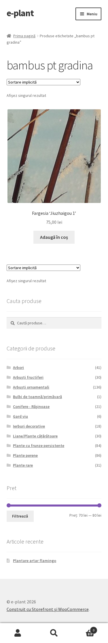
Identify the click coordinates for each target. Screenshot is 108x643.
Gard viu (20, 416)
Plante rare (23, 465)
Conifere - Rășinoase (31, 406)
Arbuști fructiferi (28, 377)
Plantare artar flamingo (34, 560)
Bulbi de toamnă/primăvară (37, 396)
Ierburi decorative (29, 426)
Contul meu (18, 633)
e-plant (20, 13)
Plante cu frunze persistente (38, 445)
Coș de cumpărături (83, 628)
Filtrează (20, 516)
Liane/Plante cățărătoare (35, 436)
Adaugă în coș (54, 237)
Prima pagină (24, 35)
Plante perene (25, 455)
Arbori (18, 367)
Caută (54, 633)
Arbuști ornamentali (31, 387)
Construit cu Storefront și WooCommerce (48, 609)
